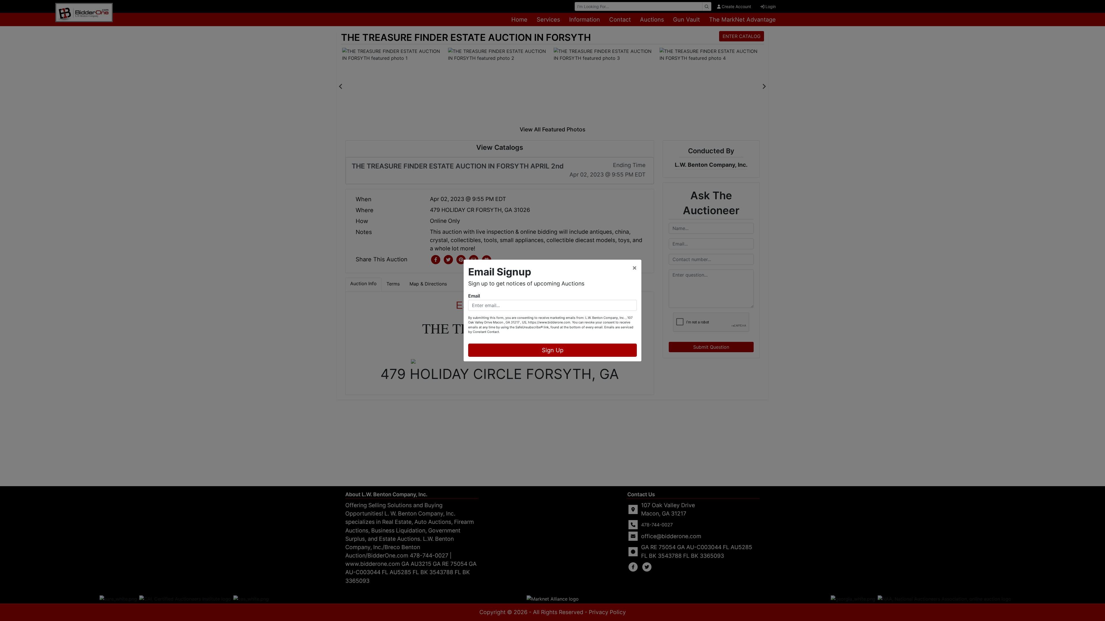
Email (474, 296)
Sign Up (552, 350)
